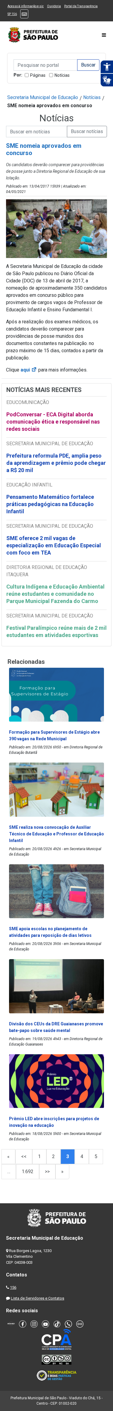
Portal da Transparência (81, 6)
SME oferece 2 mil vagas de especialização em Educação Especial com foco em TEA (53, 545)
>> (47, 1171)
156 (13, 1287)
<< (24, 1156)
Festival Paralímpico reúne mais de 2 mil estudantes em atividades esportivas (56, 631)
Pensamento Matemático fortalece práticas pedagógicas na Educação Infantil (50, 504)
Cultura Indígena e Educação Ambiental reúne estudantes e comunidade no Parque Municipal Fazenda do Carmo (55, 593)
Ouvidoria (54, 6)
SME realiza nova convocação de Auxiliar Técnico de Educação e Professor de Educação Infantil (56, 834)
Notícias (62, 75)
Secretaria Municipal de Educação (42, 97)
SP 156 (12, 14)
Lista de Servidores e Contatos (37, 1298)
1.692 (27, 1171)
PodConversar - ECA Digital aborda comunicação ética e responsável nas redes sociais (53, 421)
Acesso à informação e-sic (26, 6)
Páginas (38, 75)
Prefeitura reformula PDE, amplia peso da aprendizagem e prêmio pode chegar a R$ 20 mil (56, 462)
